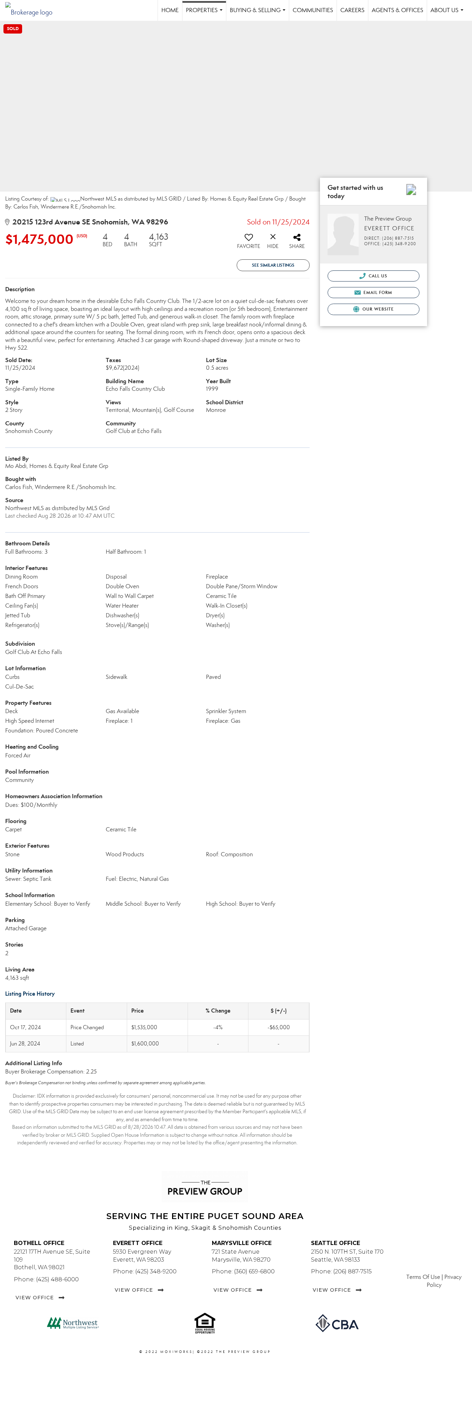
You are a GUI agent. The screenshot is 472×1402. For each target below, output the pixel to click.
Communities (313, 10)
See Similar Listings (273, 265)
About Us (448, 14)
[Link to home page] (32, 10)
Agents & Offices (397, 10)
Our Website (377, 309)
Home (170, 10)
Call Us (377, 275)
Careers (352, 10)
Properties (205, 14)
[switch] (249, 243)
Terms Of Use (423, 1277)
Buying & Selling (259, 14)
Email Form (377, 292)
